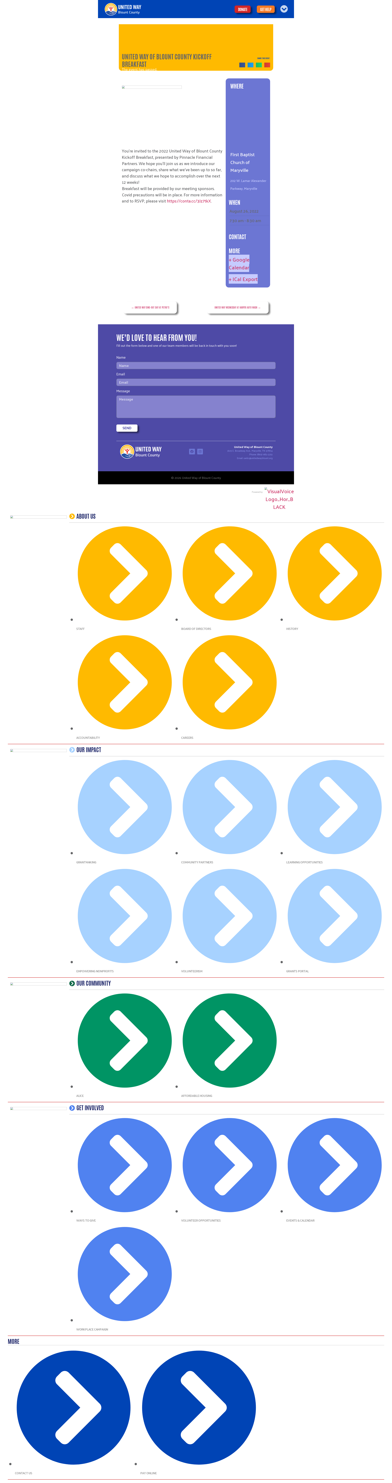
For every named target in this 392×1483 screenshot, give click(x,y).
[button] (242, 65)
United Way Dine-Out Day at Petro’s (152, 307)
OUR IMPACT (88, 749)
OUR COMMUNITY (93, 982)
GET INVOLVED (90, 1107)
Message (123, 391)
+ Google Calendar (239, 263)
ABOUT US (86, 515)
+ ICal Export (243, 279)
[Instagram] (200, 452)
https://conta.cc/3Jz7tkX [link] (189, 200)
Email (120, 374)
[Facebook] (192, 452)
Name (121, 358)
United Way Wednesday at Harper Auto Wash (236, 307)
